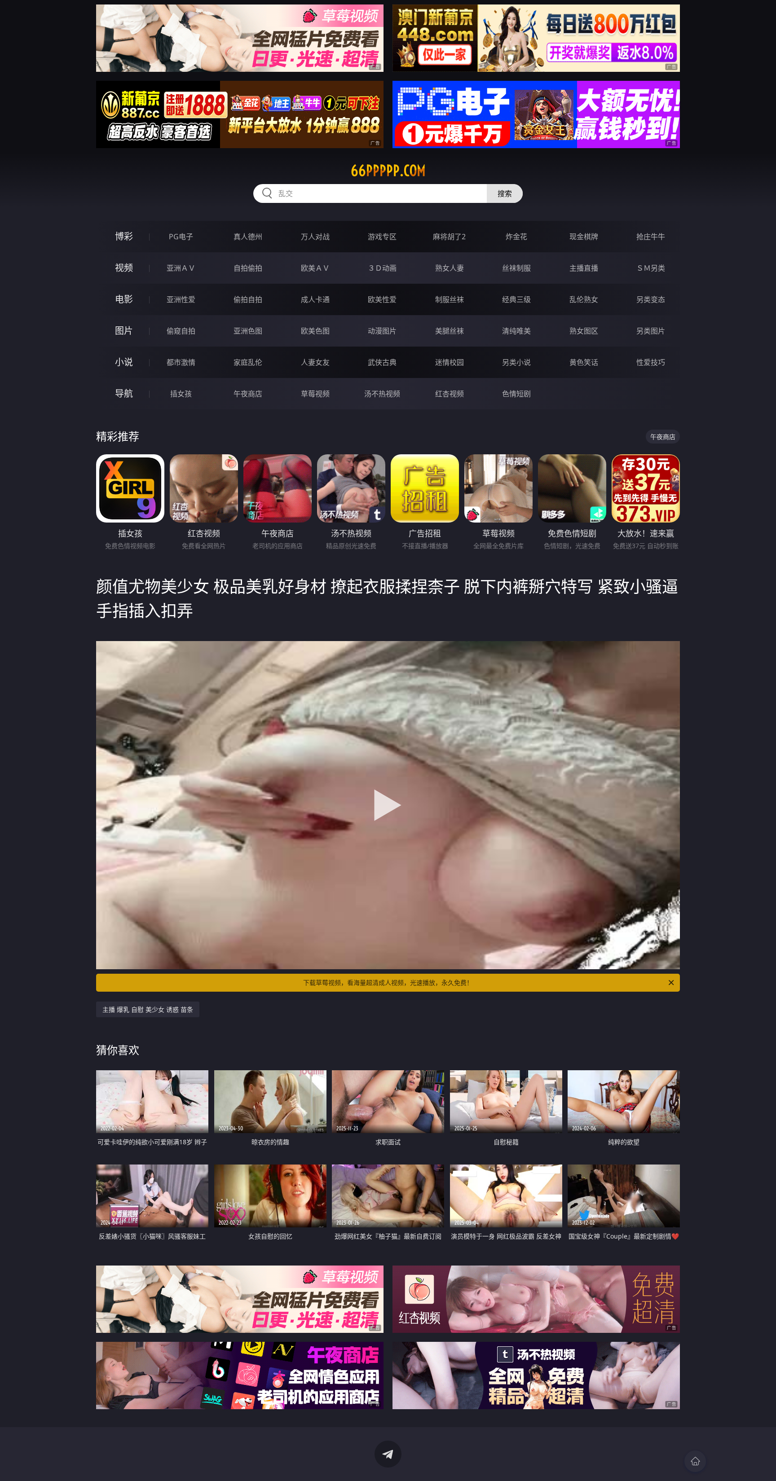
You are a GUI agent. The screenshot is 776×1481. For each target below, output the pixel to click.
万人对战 (315, 237)
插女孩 (181, 394)
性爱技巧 (650, 362)
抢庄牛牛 (650, 237)
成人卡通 (315, 299)
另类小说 (516, 362)
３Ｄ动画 (382, 268)
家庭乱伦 (248, 362)
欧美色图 (315, 331)
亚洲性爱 (181, 299)
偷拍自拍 (248, 299)
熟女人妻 (449, 268)
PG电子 (181, 237)
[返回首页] (695, 1461)
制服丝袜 (449, 299)
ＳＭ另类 (650, 268)
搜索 (505, 193)
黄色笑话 (583, 362)
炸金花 (516, 237)
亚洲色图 (248, 331)
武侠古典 (382, 362)
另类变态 (650, 299)
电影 (124, 299)
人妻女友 (315, 362)
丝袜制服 (516, 268)
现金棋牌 (583, 237)
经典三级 (516, 299)
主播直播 (583, 268)
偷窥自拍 (181, 331)
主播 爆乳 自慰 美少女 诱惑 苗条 (147, 1009)
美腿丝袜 (449, 331)
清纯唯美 (516, 331)
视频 (124, 268)
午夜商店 (248, 394)
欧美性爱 (382, 299)
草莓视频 (315, 394)
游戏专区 (382, 237)
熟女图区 (583, 331)
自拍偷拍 (248, 268)
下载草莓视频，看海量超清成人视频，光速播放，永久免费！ (388, 982)
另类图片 (650, 331)
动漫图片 (382, 331)
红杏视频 (449, 394)
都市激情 (181, 362)
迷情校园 (449, 362)
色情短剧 (516, 394)
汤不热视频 (382, 394)
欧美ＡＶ (315, 268)
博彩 (124, 236)
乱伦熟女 (583, 299)
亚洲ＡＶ (181, 268)
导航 (124, 393)
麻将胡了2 (449, 237)
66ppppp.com (388, 171)
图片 (124, 331)
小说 (124, 362)
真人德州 (248, 237)
